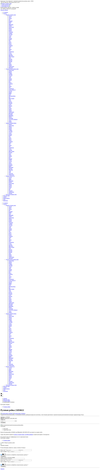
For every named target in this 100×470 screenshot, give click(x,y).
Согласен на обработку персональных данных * (15, 454)
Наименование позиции (6, 458)
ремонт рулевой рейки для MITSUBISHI (23, 434)
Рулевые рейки (6, 400)
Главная (5, 398)
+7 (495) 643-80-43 (5, 5)
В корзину (3, 422)
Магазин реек (6, 399)
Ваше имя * (3, 450)
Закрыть (2, 468)
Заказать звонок (4, 10)
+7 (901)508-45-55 (5, 6)
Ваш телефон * (4, 451)
